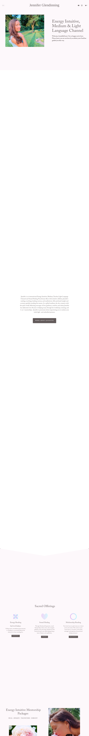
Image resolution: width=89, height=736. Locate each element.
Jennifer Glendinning (44, 5)
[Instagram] (82, 5)
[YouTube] (78, 5)
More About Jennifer (44, 321)
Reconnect (73, 637)
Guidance (16, 636)
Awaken (44, 637)
